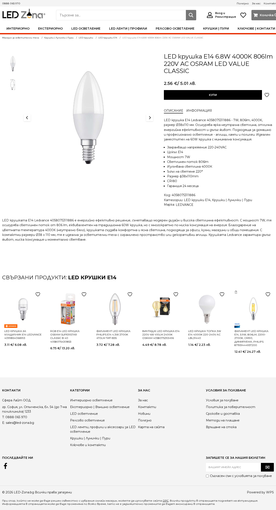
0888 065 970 (11, 3)
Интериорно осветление (91, 400)
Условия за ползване (222, 400)
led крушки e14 (92, 277)
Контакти (147, 407)
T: (3, 417)
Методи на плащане (223, 420)
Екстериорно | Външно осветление (100, 407)
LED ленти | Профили (128, 28)
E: (3, 423)
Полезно (243, 3)
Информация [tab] (199, 111)
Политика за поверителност (230, 407)
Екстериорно (50, 28)
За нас (256, 3)
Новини (144, 414)
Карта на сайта (151, 427)
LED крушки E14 (197, 200)
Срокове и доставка (223, 414)
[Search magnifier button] (191, 15)
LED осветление (85, 28)
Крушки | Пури (216, 28)
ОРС (166, 500)
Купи (213, 95)
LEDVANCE (184, 205)
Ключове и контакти (88, 445)
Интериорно (18, 28)
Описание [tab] (173, 111)
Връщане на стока (221, 427)
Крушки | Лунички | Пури (232, 200)
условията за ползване (253, 476)
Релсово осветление (175, 28)
